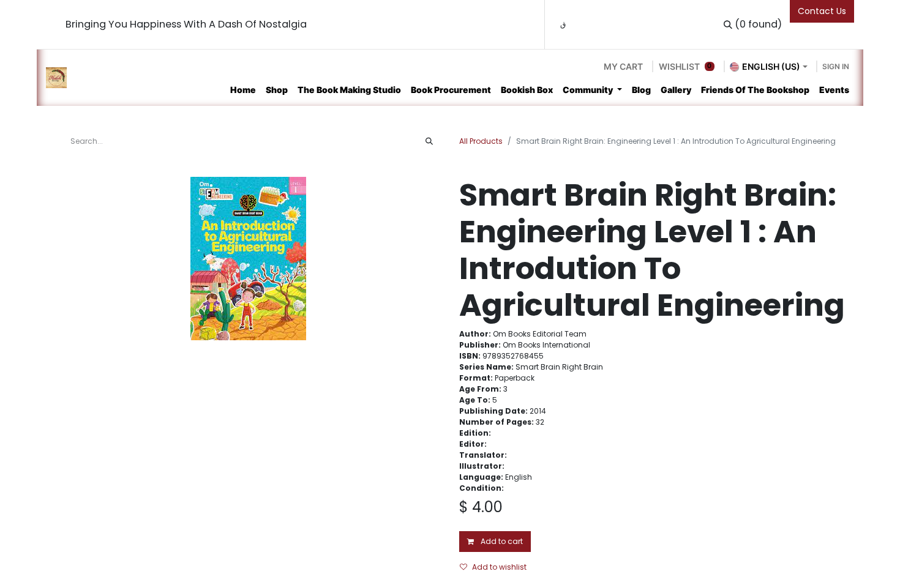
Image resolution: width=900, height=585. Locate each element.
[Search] (429, 141)
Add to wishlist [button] (499, 567)
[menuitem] (243, 89)
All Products (481, 141)
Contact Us (822, 11)
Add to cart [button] (501, 541)
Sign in (835, 66)
